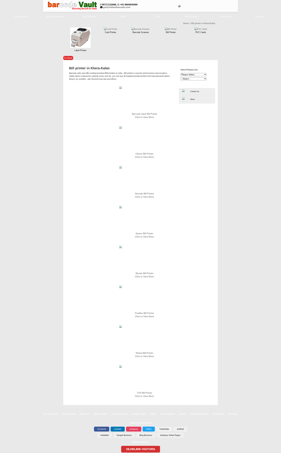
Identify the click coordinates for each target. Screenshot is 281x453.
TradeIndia (164, 429)
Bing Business (146, 435)
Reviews (233, 413)
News (192, 99)
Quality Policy (139, 413)
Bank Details (69, 413)
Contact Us (194, 91)
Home (186, 23)
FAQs (153, 413)
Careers (182, 413)
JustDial (180, 429)
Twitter (149, 429)
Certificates (219, 413)
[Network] (179, 6)
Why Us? (85, 413)
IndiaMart (104, 435)
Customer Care (119, 413)
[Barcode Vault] (72, 5)
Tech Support (167, 413)
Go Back (68, 58)
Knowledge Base (200, 413)
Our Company (50, 413)
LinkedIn (117, 429)
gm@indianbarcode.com (116, 7)
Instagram (133, 429)
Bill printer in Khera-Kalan (203, 23)
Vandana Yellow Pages (170, 435)
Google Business (124, 435)
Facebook (101, 429)
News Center (100, 413)
